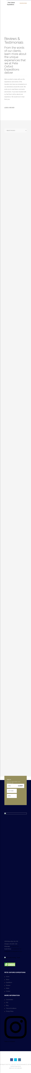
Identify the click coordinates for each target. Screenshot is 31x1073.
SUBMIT (20, 786)
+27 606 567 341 (14, 946)
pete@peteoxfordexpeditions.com (13, 951)
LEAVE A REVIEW (9, 107)
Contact (8, 991)
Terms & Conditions (11, 1008)
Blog (7, 1005)
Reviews (8, 985)
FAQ (7, 1002)
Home (7, 976)
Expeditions (9, 982)
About (7, 979)
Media (7, 988)
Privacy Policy (9, 1011)
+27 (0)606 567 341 (16, 949)
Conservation (9, 999)
